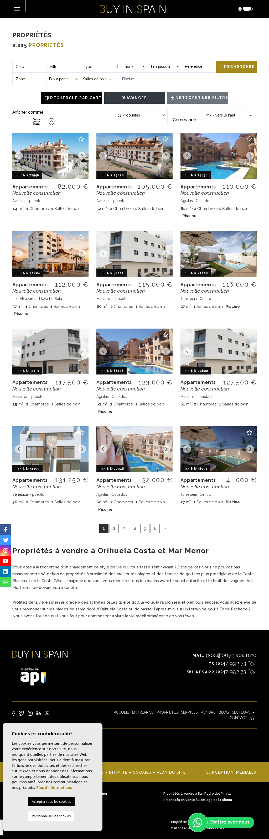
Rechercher (239, 67)
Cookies (142, 772)
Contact (238, 718)
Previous (18, 156)
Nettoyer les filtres (201, 98)
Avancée (136, 98)
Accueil (121, 712)
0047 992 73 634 (233, 663)
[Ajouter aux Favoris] (81, 141)
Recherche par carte (75, 98)
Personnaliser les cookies (51, 816)
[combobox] (29, 67)
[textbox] (29, 67)
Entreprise (142, 712)
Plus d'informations (54, 787)
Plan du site (171, 772)
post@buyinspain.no (225, 655)
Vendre (208, 712)
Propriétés (167, 712)
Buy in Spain (132, 9)
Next (82, 156)
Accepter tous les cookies (51, 801)
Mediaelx (246, 772)
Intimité (118, 772)
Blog (224, 712)
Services (189, 712)
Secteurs (241, 712)
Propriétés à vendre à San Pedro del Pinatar (197, 793)
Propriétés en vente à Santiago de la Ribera (197, 800)
